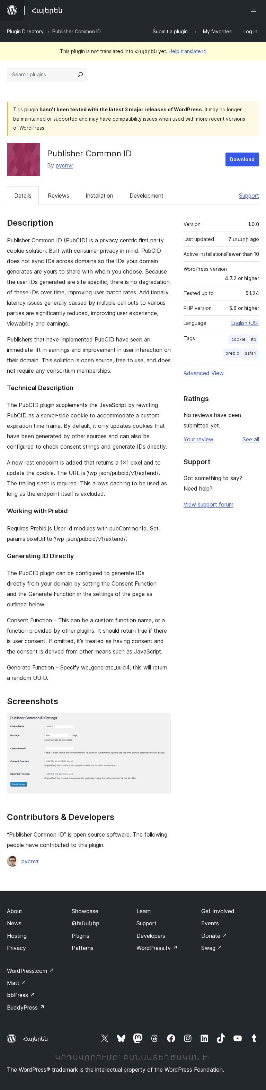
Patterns (83, 947)
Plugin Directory (25, 31)
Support (249, 195)
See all (250, 439)
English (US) (245, 323)
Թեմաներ (85, 923)
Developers (150, 935)
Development (146, 195)
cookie (238, 339)
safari (250, 353)
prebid (232, 353)
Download (242, 159)
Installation (99, 195)
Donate (214, 935)
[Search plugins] (80, 74)
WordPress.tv (157, 947)
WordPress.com (30, 970)
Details (23, 195)
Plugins (80, 935)
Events (210, 923)
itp (253, 339)
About (14, 911)
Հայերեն (35, 1038)
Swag (211, 947)
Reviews (58, 195)
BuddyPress (26, 1007)
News (14, 923)
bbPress (21, 995)
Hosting (17, 935)
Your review (198, 439)
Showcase (85, 911)
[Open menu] (255, 10)
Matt (16, 982)
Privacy (16, 947)
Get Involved (217, 911)
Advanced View (204, 373)
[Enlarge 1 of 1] (161, 722)
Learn (143, 911)
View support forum (208, 504)
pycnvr (64, 165)
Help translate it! (187, 51)
